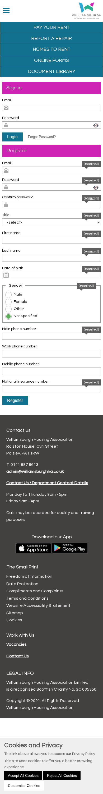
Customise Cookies (24, 785)
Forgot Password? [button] (42, 137)
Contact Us (17, 656)
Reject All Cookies (62, 775)
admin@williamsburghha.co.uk (35, 471)
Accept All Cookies (23, 775)
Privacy (52, 745)
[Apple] (33, 548)
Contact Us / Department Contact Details (47, 483)
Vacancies (16, 644)
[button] (12, 136)
